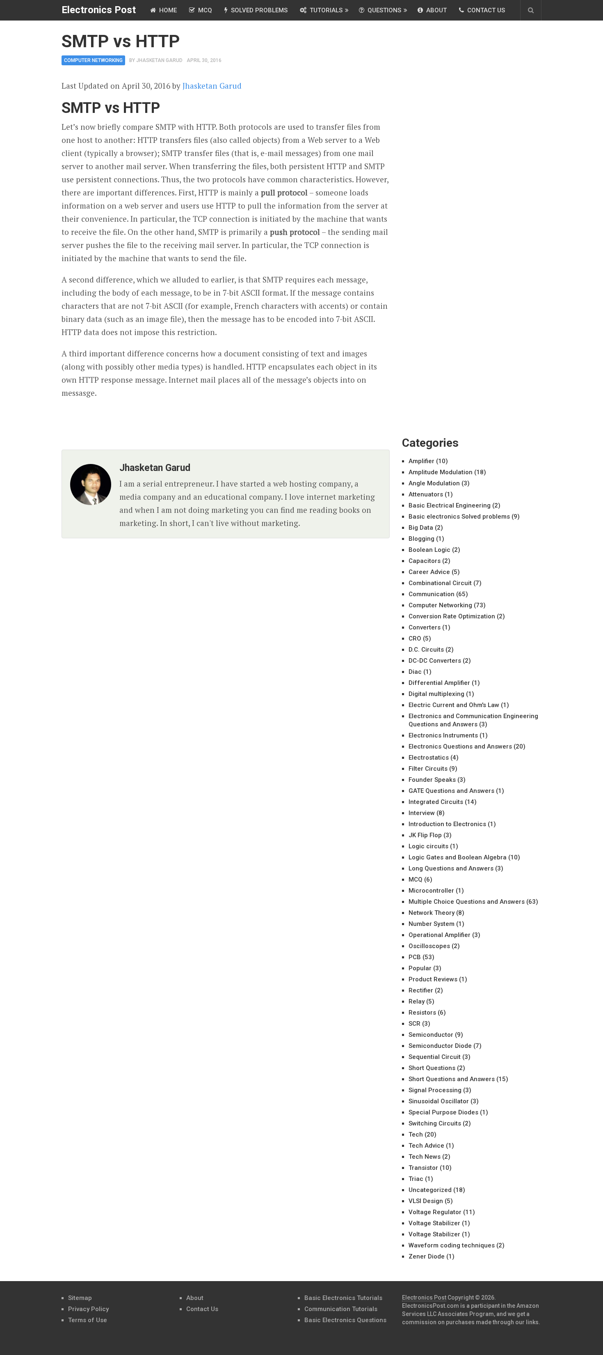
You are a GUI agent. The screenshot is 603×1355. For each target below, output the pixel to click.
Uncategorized (430, 1190)
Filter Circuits (428, 768)
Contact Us (485, 10)
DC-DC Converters (435, 660)
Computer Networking (93, 60)
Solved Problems (258, 10)
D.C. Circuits (426, 649)
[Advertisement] (463, 156)
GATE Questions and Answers (451, 791)
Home (167, 10)
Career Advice (429, 572)
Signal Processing (435, 1090)
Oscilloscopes (429, 946)
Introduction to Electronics (447, 824)
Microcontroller (431, 890)
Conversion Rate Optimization (452, 616)
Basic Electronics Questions (345, 1320)
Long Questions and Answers (451, 868)
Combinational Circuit (440, 583)
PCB (415, 957)
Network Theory (432, 912)
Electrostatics (429, 757)
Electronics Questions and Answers (460, 746)
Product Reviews (433, 979)
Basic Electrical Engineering (450, 505)
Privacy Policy (88, 1309)
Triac (416, 1179)
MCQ (204, 10)
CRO (415, 638)
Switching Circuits (435, 1123)
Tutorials (325, 10)
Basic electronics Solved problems (459, 516)
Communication (432, 594)
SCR (414, 1023)
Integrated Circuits (436, 802)
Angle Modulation (434, 483)
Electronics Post (99, 10)
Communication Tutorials (340, 1309)
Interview (422, 813)
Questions (383, 10)
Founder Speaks (432, 779)
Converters (425, 627)
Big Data (421, 527)
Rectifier (421, 990)
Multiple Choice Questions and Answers (467, 901)
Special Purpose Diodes (443, 1112)
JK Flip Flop (425, 835)
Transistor (423, 1167)
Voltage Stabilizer (434, 1223)
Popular (420, 968)
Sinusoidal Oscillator (439, 1101)
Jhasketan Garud (159, 60)
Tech (416, 1134)
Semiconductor (431, 1034)
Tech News (425, 1156)
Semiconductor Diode (440, 1046)
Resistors (422, 1012)
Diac (415, 671)
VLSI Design (426, 1201)
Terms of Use (87, 1320)
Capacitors (425, 561)
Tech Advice (426, 1145)
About (436, 10)
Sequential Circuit (435, 1057)
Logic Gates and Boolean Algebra (458, 857)
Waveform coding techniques (452, 1245)
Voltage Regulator (435, 1212)
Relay (417, 1001)
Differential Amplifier (439, 683)
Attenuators (426, 494)
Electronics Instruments (443, 735)
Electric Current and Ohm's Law (454, 705)
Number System (432, 924)
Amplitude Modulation (441, 472)
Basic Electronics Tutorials (343, 1298)
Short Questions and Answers (452, 1079)
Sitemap (80, 1298)
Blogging (421, 538)
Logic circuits (428, 846)
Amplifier (421, 461)
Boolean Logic (429, 549)
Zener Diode (427, 1256)
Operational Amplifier (440, 935)
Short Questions (432, 1068)
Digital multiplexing (436, 694)
